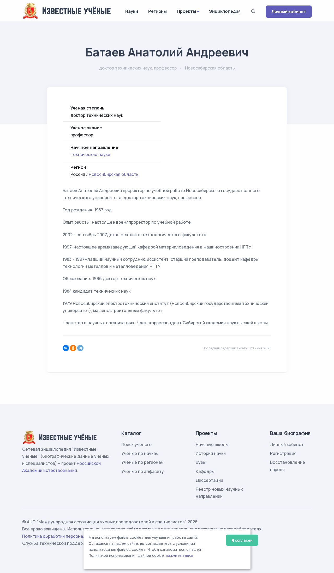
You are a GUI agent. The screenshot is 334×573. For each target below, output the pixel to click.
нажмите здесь (179, 555)
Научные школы (212, 444)
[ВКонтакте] (66, 348)
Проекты (186, 11)
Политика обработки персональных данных (67, 536)
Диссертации (209, 480)
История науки (211, 453)
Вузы (201, 462)
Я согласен (242, 540)
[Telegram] (80, 348)
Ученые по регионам (142, 462)
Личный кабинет (288, 11)
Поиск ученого (136, 444)
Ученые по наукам (140, 453)
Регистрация (283, 453)
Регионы (157, 11)
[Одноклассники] (73, 348)
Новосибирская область (114, 174)
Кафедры (205, 471)
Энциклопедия (225, 11)
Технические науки (90, 154)
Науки (131, 11)
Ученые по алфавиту (142, 471)
